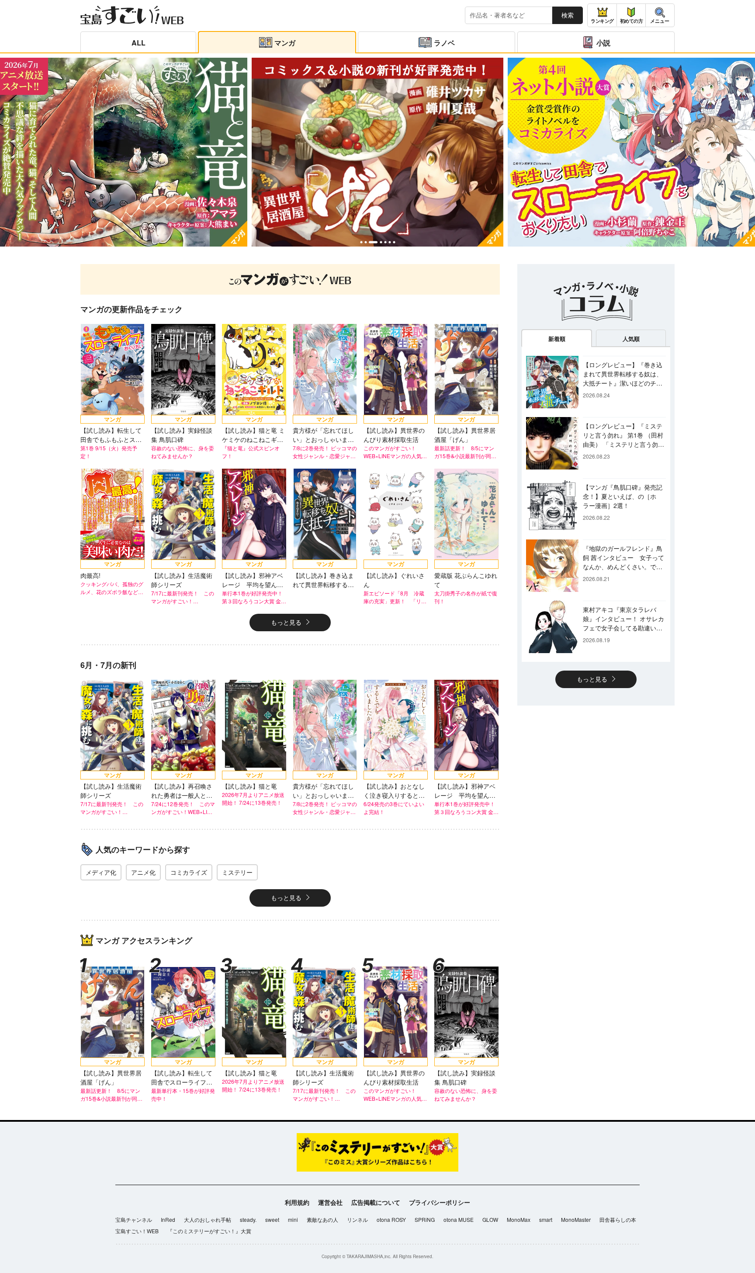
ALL (138, 43)
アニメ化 (143, 872)
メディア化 (101, 872)
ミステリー (237, 872)
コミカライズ (188, 872)
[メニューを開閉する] (660, 15)
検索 (567, 14)
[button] (361, 242)
